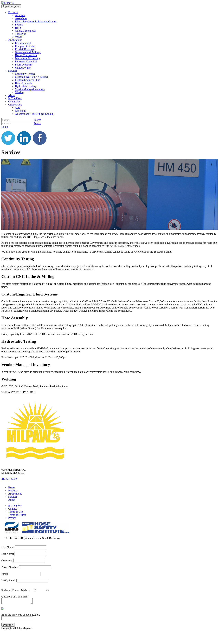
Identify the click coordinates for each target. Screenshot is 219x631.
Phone (52, 590)
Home (11, 487)
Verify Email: (8, 580)
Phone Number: (10, 567)
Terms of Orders (17, 514)
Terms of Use (15, 511)
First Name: (7, 547)
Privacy (12, 517)
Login (4, 126)
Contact (12, 508)
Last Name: (7, 553)
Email (39, 590)
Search (37, 119)
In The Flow (15, 505)
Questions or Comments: (14, 596)
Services (12, 496)
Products (13, 490)
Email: (4, 573)
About (11, 499)
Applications (15, 493)
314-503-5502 (9, 478)
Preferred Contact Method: (15, 590)
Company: (7, 560)
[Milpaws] (7, 2)
